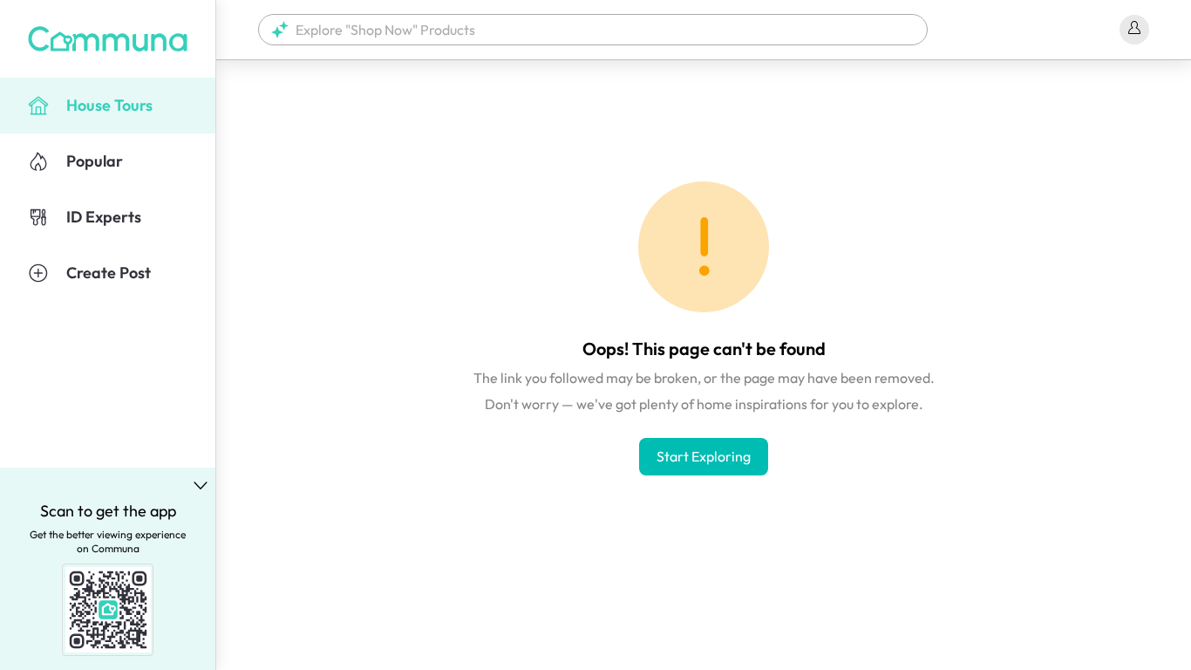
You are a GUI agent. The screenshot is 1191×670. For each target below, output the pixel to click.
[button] (593, 29)
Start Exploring (704, 456)
